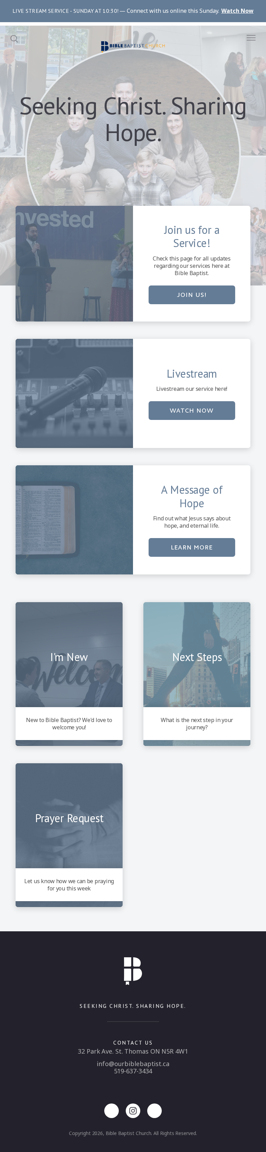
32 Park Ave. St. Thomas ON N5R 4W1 (133, 1051)
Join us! (191, 295)
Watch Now (191, 410)
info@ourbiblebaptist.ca (133, 1063)
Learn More (192, 547)
